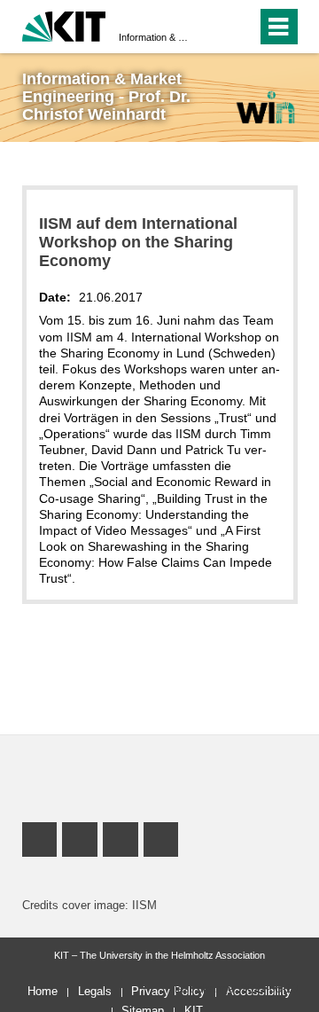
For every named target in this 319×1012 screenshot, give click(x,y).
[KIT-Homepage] (64, 24)
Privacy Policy (168, 991)
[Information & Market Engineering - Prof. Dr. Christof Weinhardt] (265, 106)
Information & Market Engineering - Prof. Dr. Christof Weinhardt (154, 37)
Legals (95, 991)
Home (42, 991)
